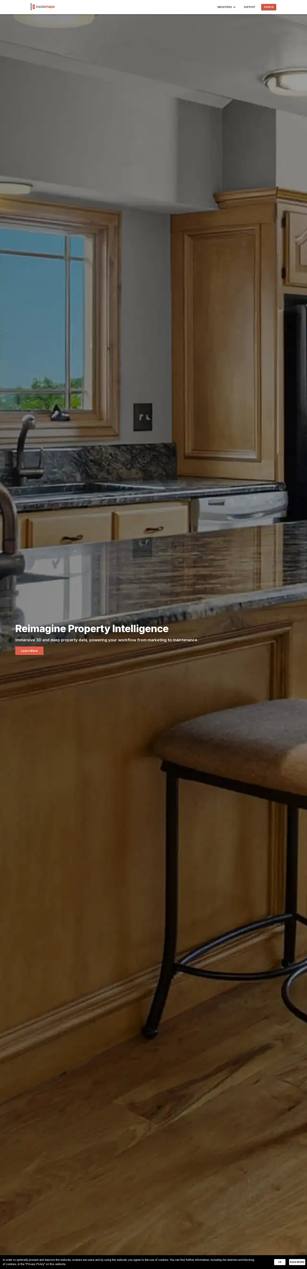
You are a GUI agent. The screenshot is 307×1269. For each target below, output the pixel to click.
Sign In (268, 7)
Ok (280, 1262)
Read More (297, 1262)
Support (249, 7)
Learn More (29, 651)
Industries (224, 7)
